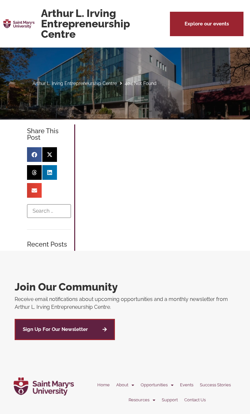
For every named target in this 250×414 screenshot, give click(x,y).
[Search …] (49, 211)
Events (186, 384)
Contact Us (195, 399)
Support (170, 399)
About (122, 384)
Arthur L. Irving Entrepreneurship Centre (75, 83)
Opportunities (154, 384)
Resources (139, 399)
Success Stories (215, 384)
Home (103, 384)
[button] (206, 24)
